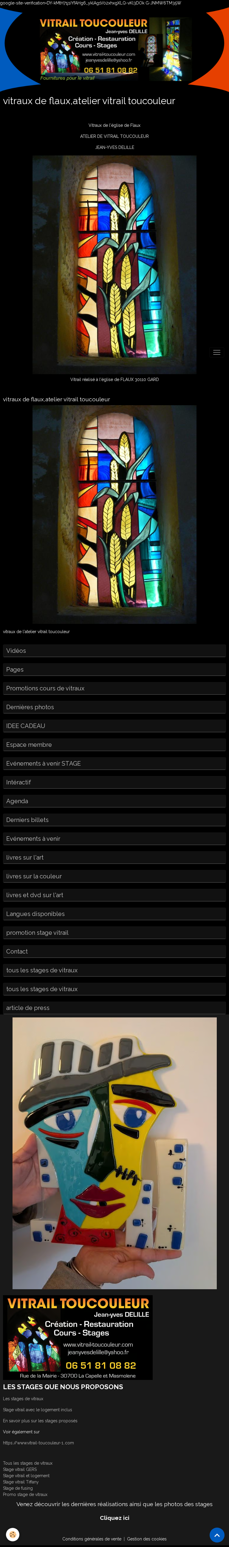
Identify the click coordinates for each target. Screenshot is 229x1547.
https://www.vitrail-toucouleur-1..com (38, 1442)
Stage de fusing (18, 1488)
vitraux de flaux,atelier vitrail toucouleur (56, 399)
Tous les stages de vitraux (27, 1463)
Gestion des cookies (147, 1539)
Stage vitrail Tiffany (21, 1482)
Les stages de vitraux (23, 1398)
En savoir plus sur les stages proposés (40, 1420)
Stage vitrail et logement (26, 1475)
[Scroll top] (217, 1535)
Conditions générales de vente (91, 1539)
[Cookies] (12, 1534)
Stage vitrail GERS (20, 1469)
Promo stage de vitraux (25, 1494)
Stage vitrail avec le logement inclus (37, 1409)
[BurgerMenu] (216, 352)
